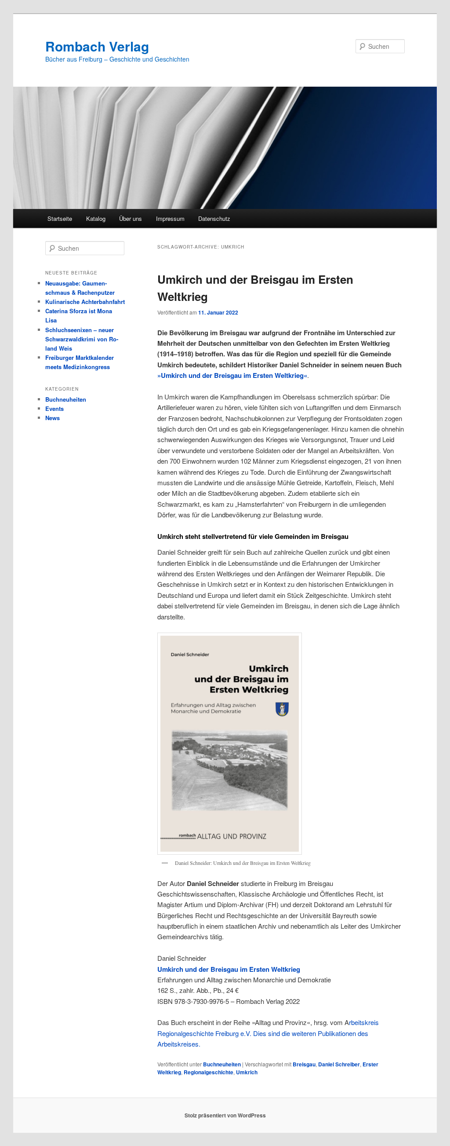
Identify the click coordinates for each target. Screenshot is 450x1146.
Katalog (95, 218)
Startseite (59, 218)
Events (54, 408)
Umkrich (247, 1072)
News (52, 418)
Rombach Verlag (97, 46)
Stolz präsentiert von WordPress (225, 1115)
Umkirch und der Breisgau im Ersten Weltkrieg (228, 969)
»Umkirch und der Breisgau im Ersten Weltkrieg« (232, 375)
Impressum (170, 218)
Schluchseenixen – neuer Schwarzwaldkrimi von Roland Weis (81, 339)
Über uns (130, 218)
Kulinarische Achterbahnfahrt (85, 301)
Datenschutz (214, 218)
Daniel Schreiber (339, 1064)
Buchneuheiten (222, 1064)
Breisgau (304, 1064)
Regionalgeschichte (208, 1072)
